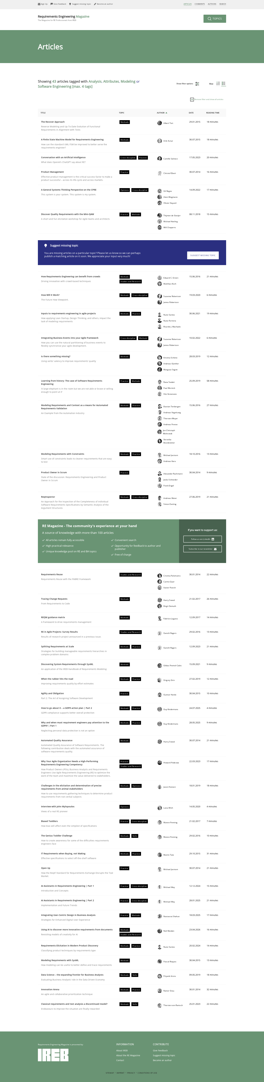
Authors (212, 4)
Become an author (162, 1060)
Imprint (120, 1073)
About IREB (122, 1050)
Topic (121, 112)
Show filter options (185, 83)
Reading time (212, 112)
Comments (200, 4)
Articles (188, 4)
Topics (217, 18)
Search (222, 4)
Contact (120, 1060)
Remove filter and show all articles (208, 99)
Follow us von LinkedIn (201, 539)
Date (191, 112)
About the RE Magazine (128, 1055)
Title (43, 112)
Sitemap (110, 1073)
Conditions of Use (147, 1073)
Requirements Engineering (63, 18)
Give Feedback (160, 1050)
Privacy (131, 1073)
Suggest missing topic (203, 255)
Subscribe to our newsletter (201, 549)
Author (161, 112)
